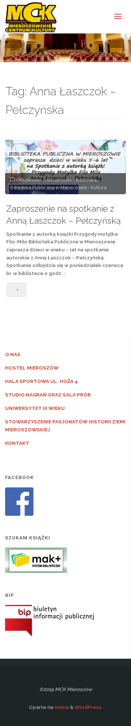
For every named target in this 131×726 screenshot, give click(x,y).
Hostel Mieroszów (32, 368)
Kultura (99, 187)
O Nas (12, 354)
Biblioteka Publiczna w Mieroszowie (48, 187)
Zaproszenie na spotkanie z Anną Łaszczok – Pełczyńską (63, 215)
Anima (61, 707)
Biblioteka (86, 180)
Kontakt (17, 443)
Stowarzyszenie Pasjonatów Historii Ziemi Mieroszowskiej (65, 425)
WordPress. (88, 707)
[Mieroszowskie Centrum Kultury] (30, 17)
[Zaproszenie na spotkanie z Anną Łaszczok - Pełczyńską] (65, 167)
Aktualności (29, 180)
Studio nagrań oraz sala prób (48, 395)
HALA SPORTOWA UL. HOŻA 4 (41, 381)
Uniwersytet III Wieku (35, 408)
